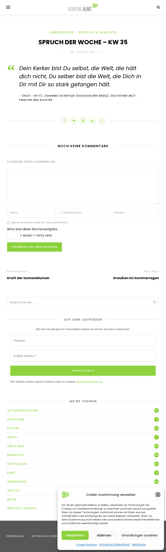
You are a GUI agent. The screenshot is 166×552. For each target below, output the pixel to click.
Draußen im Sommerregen (136, 278)
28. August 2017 (83, 52)
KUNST (11, 473)
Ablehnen (104, 535)
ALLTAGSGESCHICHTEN (22, 410)
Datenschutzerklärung (89, 381)
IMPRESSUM (139, 544)
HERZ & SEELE (15, 446)
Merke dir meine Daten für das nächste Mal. (39, 222)
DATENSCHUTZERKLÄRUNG (114, 544)
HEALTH (12, 437)
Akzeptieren (75, 535)
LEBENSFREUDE (62, 32)
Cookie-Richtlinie (86, 544)
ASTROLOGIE (15, 419)
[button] (158, 495)
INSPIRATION (15, 455)
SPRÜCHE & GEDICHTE (98, 32)
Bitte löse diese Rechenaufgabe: (32, 229)
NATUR (11, 499)
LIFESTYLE (13, 491)
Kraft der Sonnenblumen (28, 278)
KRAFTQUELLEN (17, 464)
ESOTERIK (13, 428)
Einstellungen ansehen (140, 535)
